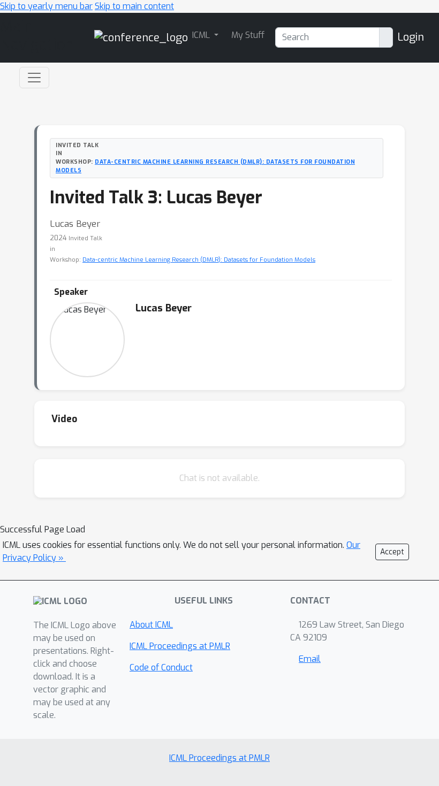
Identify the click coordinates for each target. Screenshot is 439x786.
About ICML (151, 624)
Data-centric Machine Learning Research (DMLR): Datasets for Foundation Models (198, 260)
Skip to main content (134, 6)
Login (410, 37)
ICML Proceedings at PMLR (180, 646)
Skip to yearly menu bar (46, 6)
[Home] (141, 37)
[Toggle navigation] (34, 77)
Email (310, 659)
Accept (392, 552)
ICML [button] (202, 35)
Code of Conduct (161, 667)
